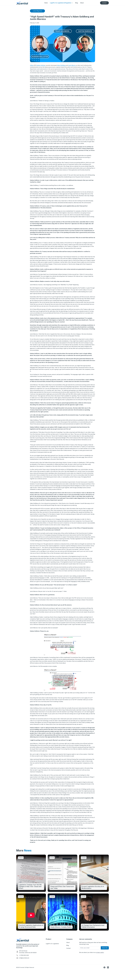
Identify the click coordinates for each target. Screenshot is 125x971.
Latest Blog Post (37, 11)
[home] (22, 3)
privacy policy (100, 952)
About (82, 3)
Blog (76, 3)
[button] (61, 3)
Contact (104, 3)
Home (46, 3)
